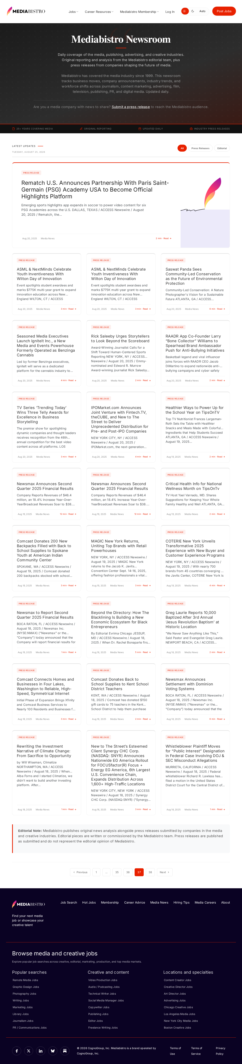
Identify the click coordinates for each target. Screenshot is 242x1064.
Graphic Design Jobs (26, 986)
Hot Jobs (88, 902)
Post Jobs (224, 11)
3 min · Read (67, 309)
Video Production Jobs (102, 980)
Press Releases (200, 148)
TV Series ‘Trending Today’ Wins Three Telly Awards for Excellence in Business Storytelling (43, 414)
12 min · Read (67, 514)
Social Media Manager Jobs (106, 1000)
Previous (82, 872)
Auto (202, 11)
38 (150, 872)
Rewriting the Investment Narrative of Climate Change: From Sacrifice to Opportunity (44, 751)
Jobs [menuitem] (72, 12)
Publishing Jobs (98, 1014)
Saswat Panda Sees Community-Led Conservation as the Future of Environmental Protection (194, 276)
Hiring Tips (181, 902)
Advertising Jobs (174, 1000)
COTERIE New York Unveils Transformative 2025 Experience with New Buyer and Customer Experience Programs (195, 548)
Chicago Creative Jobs (178, 1007)
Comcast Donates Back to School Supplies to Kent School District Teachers (119, 684)
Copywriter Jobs (98, 1007)
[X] (28, 1051)
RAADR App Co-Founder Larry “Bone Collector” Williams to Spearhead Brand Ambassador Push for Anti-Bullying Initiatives (195, 343)
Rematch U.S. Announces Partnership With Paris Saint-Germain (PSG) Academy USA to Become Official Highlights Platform (95, 189)
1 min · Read (67, 652)
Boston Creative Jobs (177, 1027)
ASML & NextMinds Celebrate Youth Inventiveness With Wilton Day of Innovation (44, 274)
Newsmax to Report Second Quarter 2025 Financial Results (45, 615)
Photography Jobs (24, 993)
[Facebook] (16, 1051)
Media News (159, 902)
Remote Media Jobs (25, 980)
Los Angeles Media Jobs (179, 1014)
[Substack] (64, 1051)
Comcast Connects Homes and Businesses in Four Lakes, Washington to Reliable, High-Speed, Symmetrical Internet (45, 686)
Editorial (222, 148)
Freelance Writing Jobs (103, 1027)
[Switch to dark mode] (193, 11)
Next (163, 872)
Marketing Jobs (23, 1007)
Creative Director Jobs (178, 986)
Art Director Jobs (175, 993)
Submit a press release (131, 107)
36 (128, 872)
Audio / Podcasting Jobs (103, 986)
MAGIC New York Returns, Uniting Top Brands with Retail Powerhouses (118, 546)
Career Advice (134, 902)
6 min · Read (215, 309)
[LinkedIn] (40, 1051)
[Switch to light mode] (185, 11)
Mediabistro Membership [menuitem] (138, 12)
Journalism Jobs (23, 1020)
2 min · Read (162, 238)
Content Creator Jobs (177, 980)
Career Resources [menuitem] (98, 12)
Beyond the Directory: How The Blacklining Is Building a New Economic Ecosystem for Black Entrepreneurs (120, 619)
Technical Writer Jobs (102, 993)
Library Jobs (21, 1014)
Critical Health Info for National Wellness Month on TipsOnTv (194, 486)
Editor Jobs (95, 1020)
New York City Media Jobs (181, 1020)
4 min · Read (67, 380)
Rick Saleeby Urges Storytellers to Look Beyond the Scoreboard (120, 338)
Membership (110, 902)
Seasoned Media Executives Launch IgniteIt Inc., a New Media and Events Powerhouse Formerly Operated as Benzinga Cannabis (46, 345)
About (225, 902)
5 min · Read (141, 652)
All (182, 148)
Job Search (68, 902)
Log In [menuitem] (170, 12)
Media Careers (205, 902)
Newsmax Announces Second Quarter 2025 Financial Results (45, 486)
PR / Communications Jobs (30, 1027)
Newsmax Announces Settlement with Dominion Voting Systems (189, 684)
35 (117, 872)
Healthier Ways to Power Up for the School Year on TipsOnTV (195, 410)
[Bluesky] (52, 1051)
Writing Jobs (21, 1000)
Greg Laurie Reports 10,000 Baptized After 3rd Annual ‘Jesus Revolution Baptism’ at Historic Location (192, 619)
